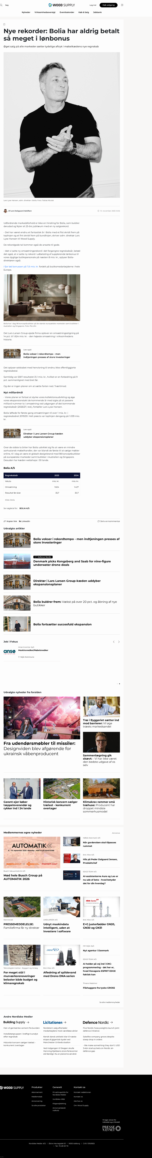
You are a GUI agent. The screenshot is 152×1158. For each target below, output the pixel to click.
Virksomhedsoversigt (45, 12)
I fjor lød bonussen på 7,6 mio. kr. (21, 266)
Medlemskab (37, 1097)
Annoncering (37, 1101)
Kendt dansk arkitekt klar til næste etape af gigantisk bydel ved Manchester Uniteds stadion (59, 1040)
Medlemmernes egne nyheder (23, 832)
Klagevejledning (59, 1103)
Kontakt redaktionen (82, 1092)
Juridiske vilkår (59, 1099)
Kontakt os (78, 1097)
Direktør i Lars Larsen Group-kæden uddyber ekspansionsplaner (43, 435)
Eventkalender (67, 12)
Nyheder (26, 12)
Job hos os (78, 1101)
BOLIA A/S (24, 508)
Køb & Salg (83, 12)
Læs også (27, 350)
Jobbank (97, 12)
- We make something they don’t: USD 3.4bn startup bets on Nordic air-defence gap (101, 1048)
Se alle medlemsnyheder (110, 1002)
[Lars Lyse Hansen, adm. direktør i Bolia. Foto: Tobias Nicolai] (62, 125)
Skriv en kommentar (110, 521)
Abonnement (37, 1092)
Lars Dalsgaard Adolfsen (21, 211)
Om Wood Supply (81, 1105)
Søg (7, 5)
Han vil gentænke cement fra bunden (22, 1028)
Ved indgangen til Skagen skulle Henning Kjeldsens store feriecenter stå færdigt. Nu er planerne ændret (60, 1051)
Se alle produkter (39, 1105)
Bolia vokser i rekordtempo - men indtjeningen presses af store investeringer (46, 356)
